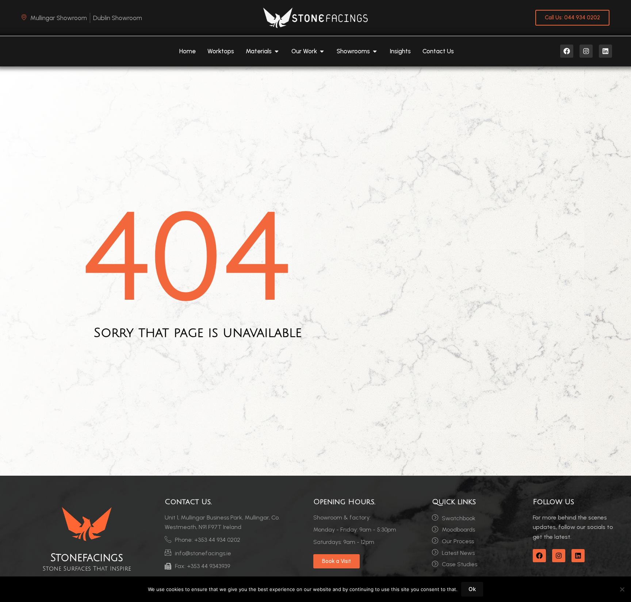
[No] (622, 589)
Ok (472, 589)
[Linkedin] (605, 51)
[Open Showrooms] (375, 51)
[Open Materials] (277, 51)
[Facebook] (566, 51)
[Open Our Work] (322, 51)
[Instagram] (586, 51)
